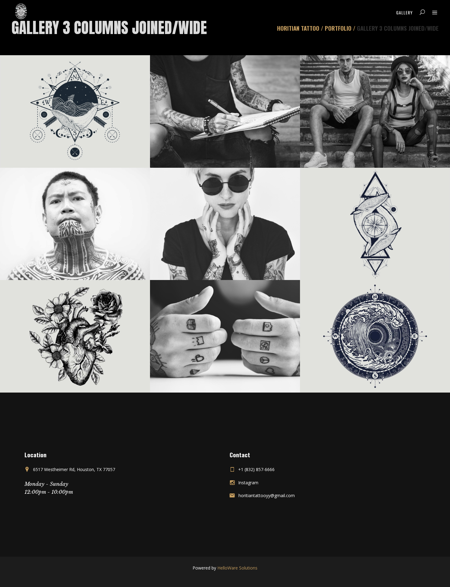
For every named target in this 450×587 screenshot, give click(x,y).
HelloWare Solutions (237, 568)
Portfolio (338, 28)
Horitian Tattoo (298, 28)
